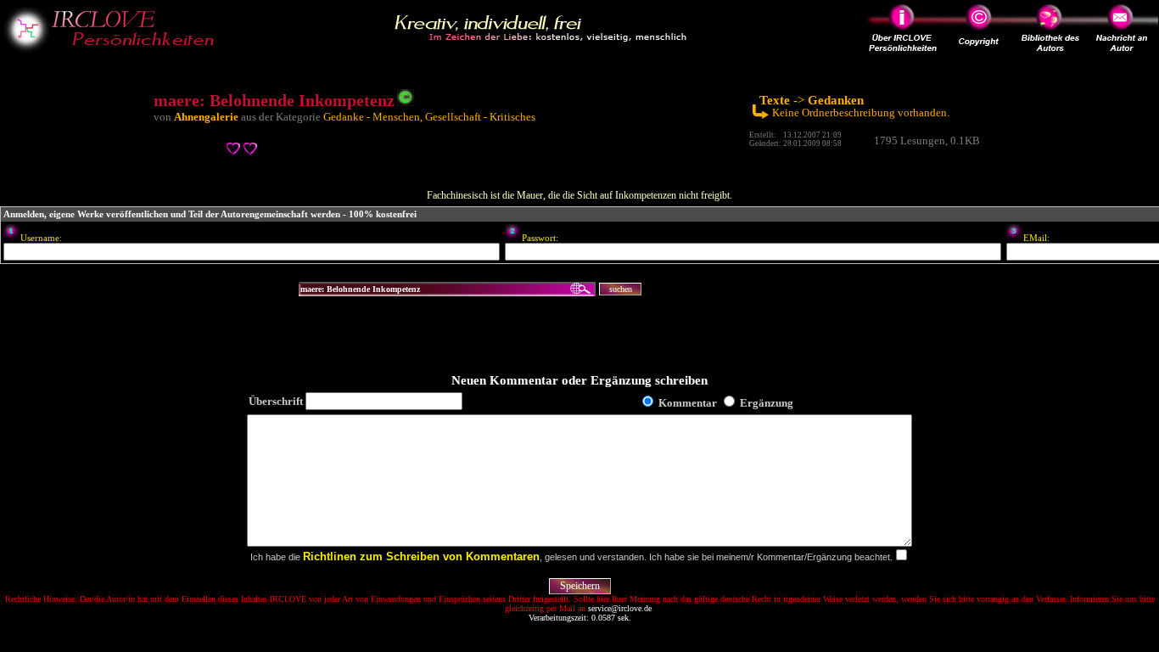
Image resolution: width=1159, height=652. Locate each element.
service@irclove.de (620, 608)
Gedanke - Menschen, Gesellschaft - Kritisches (429, 116)
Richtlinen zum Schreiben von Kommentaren (421, 556)
